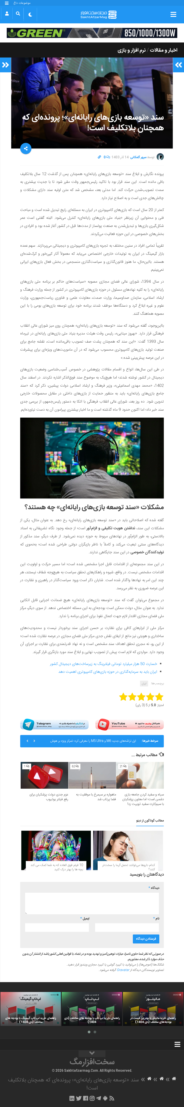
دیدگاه (154, 888)
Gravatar (123, 970)
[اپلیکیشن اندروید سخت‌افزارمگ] (105, 1098)
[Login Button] (6, 13)
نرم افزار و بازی (132, 50)
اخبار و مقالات (163, 50)
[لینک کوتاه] (99, 157)
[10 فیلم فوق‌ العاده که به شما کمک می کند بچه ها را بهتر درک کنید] (56, 850)
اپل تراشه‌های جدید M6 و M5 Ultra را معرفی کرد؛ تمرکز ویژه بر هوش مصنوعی (93, 742)
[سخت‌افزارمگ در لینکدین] (72, 1098)
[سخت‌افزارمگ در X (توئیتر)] (78, 1098)
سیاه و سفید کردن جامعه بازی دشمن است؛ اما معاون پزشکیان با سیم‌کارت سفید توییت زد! (143, 799)
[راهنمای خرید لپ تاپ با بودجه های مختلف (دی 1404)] (92, 1009)
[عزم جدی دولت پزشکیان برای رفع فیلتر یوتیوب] (44, 775)
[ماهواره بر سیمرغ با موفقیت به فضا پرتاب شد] (92, 775)
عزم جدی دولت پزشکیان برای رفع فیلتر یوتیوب (48, 797)
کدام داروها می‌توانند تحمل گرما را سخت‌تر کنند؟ (128, 867)
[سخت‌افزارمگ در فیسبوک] (85, 1098)
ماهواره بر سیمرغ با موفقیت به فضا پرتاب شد (96, 797)
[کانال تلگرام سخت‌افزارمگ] (98, 1098)
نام (156, 918)
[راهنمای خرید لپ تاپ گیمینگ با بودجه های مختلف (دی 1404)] (30, 1009)
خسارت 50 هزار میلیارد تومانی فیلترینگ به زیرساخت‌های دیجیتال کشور (103, 664)
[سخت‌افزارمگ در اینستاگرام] (92, 1098)
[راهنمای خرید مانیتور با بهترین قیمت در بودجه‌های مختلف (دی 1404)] (153, 1009)
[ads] (92, 33)
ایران (144, 683)
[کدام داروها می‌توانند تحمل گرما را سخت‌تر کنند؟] (128, 850)
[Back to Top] (92, 1053)
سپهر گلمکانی (138, 157)
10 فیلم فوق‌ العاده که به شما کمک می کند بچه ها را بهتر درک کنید (57, 867)
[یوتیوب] (129, 725)
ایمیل (84, 918)
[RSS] (112, 1098)
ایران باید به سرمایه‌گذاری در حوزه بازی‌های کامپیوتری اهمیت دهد (107, 672)
